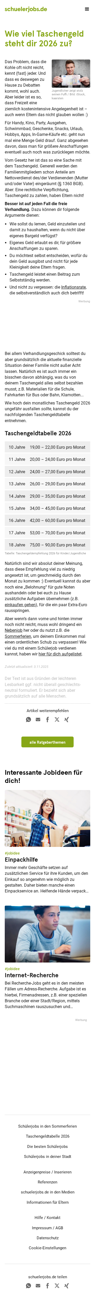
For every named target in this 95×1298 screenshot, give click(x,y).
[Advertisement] (47, 323)
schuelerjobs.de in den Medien (47, 1192)
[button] (84, 9)
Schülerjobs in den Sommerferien (47, 1126)
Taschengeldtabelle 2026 (47, 1136)
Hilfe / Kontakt (47, 1217)
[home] (26, 9)
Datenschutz (48, 1238)
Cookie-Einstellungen (47, 1248)
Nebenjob (13, 630)
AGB (59, 1228)
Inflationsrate (73, 287)
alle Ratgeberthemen (47, 742)
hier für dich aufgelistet (60, 654)
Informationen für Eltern (48, 1202)
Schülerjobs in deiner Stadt (47, 1156)
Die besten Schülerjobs (47, 1146)
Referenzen (47, 1182)
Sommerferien (18, 636)
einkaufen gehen (20, 604)
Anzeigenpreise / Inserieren (47, 1172)
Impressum (42, 1228)
